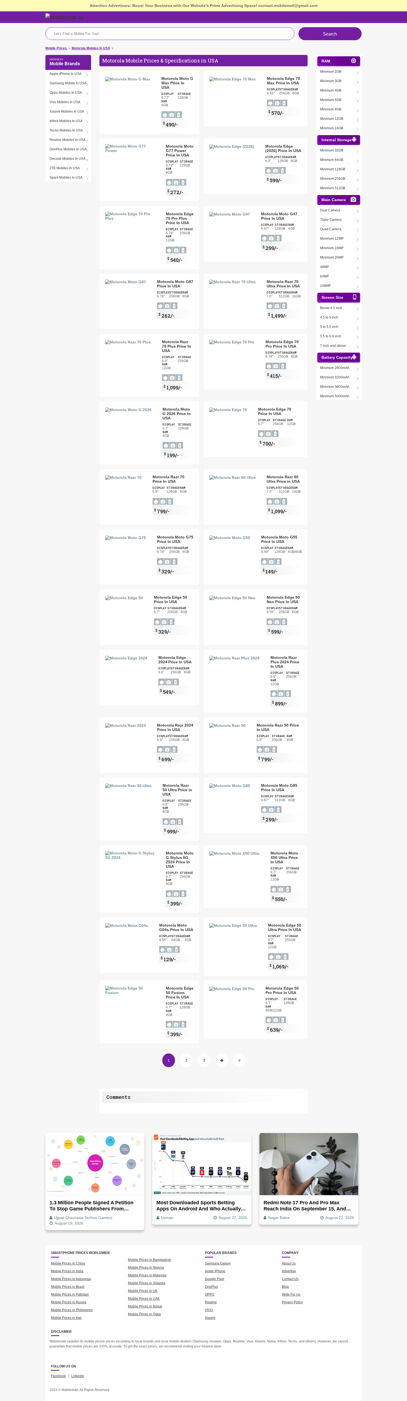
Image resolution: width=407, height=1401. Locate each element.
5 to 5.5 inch (329, 327)
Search (330, 34)
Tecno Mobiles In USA (66, 130)
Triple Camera (331, 220)
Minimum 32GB (331, 150)
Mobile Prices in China (68, 1263)
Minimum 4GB (330, 90)
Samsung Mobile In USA (68, 83)
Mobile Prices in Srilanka (146, 1283)
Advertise (289, 1271)
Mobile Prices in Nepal (145, 1306)
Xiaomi (210, 1318)
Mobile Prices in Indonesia (71, 1279)
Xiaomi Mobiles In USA (67, 111)
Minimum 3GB (330, 81)
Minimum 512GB (332, 188)
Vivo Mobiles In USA (65, 102)
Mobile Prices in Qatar (144, 1314)
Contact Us (290, 1279)
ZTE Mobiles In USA (65, 168)
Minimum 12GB (331, 119)
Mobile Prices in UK (143, 1291)
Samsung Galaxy (218, 1263)
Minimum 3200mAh (334, 377)
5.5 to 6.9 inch (330, 336)
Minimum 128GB (332, 169)
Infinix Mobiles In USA (66, 121)
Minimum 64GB (331, 160)
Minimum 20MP (332, 257)
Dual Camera (330, 210)
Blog (285, 1287)
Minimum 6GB (330, 100)
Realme (211, 1302)
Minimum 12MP (332, 239)
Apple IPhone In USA (65, 74)
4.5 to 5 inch (329, 317)
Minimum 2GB (330, 72)
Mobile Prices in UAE (144, 1299)
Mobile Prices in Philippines (72, 1310)
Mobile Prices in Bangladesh (149, 1260)
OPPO (209, 1294)
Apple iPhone (215, 1271)
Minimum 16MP (332, 248)
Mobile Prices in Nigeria (146, 1268)
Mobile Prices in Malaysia (147, 1275)
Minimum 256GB (332, 179)
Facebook (58, 1376)
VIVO (209, 1310)
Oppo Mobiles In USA (66, 93)
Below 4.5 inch (331, 308)
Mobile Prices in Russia (68, 1302)
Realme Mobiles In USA (68, 140)
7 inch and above (333, 346)
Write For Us (291, 1294)
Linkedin (77, 1376)
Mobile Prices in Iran (66, 1318)
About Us (289, 1263)
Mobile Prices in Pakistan (70, 1294)
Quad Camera (330, 229)
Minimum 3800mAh (334, 387)
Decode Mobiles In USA (68, 159)
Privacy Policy (292, 1302)
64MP (324, 276)
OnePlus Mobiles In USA (68, 149)
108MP (325, 286)
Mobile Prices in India (67, 1271)
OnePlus (211, 1287)
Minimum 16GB (331, 128)
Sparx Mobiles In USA (66, 177)
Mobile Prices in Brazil (67, 1287)
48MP (324, 267)
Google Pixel (214, 1279)
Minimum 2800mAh (334, 368)
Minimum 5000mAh (334, 396)
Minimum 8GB (330, 109)
